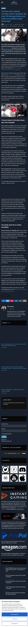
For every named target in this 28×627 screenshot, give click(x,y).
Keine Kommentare (13, 26)
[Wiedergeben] (3, 453)
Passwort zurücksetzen (6, 441)
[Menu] (2, 2)
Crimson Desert (7, 48)
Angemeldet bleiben (7, 433)
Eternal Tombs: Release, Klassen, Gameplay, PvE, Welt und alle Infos (15, 593)
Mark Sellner (8, 24)
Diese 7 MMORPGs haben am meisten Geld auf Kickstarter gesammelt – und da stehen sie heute (16, 570)
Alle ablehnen (14, 623)
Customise (14, 619)
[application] (14, 453)
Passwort (3, 428)
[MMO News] (14, 2)
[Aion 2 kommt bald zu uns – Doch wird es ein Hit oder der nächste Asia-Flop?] (14, 334)
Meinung (3, 8)
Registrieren (4, 439)
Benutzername (4, 423)
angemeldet (10, 402)
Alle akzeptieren (14, 614)
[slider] (24, 453)
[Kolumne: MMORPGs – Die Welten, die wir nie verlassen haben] (14, 380)
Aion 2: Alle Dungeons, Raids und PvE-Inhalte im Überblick (15, 576)
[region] (14, 613)
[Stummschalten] (21, 453)
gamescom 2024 (11, 75)
